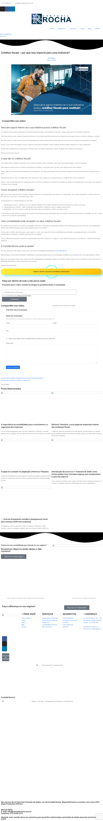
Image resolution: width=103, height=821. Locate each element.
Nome (8, 323)
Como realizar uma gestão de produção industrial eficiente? (26, 598)
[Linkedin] (12, 9)
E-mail (54, 323)
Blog (89, 28)
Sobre (82, 28)
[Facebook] (7, 9)
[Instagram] (2, 9)
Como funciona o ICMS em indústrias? (84, 598)
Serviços (72, 28)
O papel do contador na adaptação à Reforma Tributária (25, 472)
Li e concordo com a (17, 295)
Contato (97, 28)
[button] (56, 306)
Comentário (10, 343)
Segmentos (61, 28)
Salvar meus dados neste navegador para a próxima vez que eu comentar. (32, 338)
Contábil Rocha (10, 246)
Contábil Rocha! (62, 251)
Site (7, 331)
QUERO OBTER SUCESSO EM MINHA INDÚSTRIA (51, 271)
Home (52, 28)
